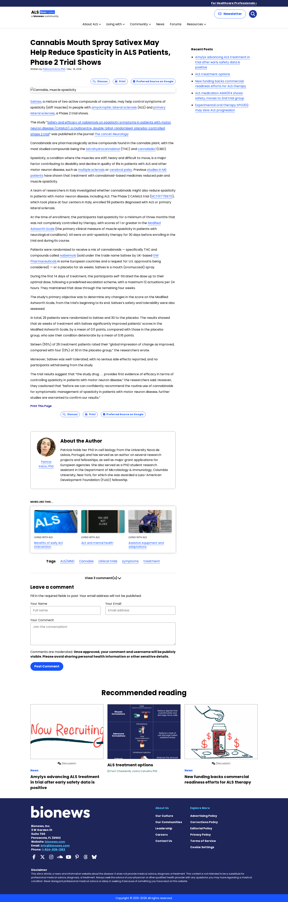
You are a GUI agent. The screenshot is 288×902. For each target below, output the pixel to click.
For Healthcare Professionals (233, 3)
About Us (162, 808)
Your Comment (42, 620)
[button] (230, 13)
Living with (114, 24)
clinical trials (107, 561)
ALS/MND (67, 561)
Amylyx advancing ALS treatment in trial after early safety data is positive (222, 62)
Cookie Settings (202, 847)
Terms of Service (203, 841)
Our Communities (168, 822)
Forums (175, 24)
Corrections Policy (204, 822)
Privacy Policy (200, 835)
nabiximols (68, 255)
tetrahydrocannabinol (103, 149)
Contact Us (163, 841)
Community (139, 24)
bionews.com (55, 842)
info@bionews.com (55, 846)
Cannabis (86, 561)
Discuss (102, 81)
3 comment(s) (101, 578)
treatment (151, 561)
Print (121, 81)
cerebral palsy (121, 169)
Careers (161, 835)
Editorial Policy (201, 828)
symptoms (130, 561)
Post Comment (46, 666)
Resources (195, 24)
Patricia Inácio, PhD (54, 69)
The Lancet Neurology (111, 134)
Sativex (35, 101)
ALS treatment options (212, 74)
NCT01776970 (161, 196)
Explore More (200, 808)
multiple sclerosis (91, 169)
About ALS (90, 24)
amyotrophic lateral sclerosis (114, 107)
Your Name (38, 603)
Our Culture (164, 816)
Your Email (113, 603)
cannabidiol (147, 149)
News (160, 24)
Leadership (163, 828)
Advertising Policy (203, 816)
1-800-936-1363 (53, 849)
